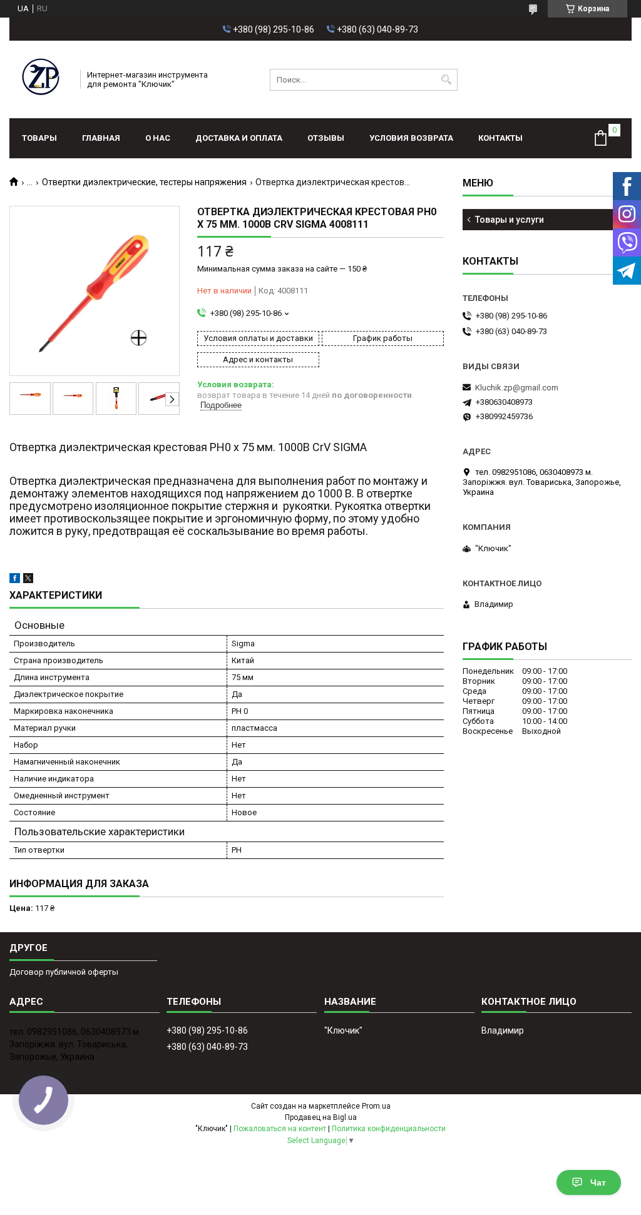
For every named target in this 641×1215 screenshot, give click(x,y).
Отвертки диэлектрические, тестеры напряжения (144, 182)
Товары (39, 138)
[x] (28, 580)
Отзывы (325, 138)
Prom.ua (376, 1106)
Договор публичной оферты (63, 972)
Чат (598, 1182)
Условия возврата (411, 138)
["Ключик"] (40, 79)
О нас (157, 138)
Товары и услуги (509, 220)
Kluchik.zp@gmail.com (516, 387)
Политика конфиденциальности (389, 1128)
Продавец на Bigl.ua (321, 1117)
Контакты (500, 138)
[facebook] (14, 580)
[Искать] (447, 80)
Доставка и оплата (238, 138)
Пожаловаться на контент (279, 1128)
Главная (101, 138)
